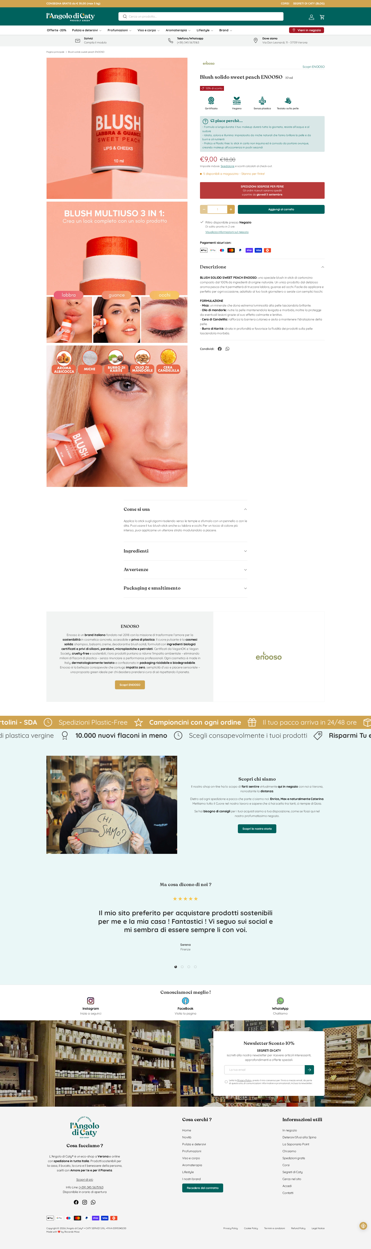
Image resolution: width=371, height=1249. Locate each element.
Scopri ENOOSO (314, 67)
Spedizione (227, 166)
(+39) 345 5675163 (91, 1187)
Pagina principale (55, 52)
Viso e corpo (147, 30)
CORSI (285, 3)
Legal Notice (318, 1228)
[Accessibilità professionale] (363, 1226)
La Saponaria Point (296, 1144)
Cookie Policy (251, 1228)
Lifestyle (203, 30)
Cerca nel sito (292, 1179)
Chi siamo (289, 1151)
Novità (186, 1137)
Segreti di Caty (293, 1172)
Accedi (287, 1186)
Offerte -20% (56, 30)
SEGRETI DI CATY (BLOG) (309, 3)
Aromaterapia (176, 30)
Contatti (288, 1193)
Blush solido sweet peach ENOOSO (86, 52)
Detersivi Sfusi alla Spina (299, 1137)
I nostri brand (191, 1179)
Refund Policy (298, 1228)
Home (186, 1130)
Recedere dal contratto (202, 1188)
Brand (223, 30)
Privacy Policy (244, 1080)
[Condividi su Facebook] (220, 349)
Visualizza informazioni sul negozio (226, 232)
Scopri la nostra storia (257, 828)
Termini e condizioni (274, 1228)
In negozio (290, 1130)
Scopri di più (84, 1179)
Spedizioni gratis (294, 1158)
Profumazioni (118, 30)
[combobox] (200, 16)
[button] (322, 17)
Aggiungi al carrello (281, 209)
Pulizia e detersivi (85, 30)
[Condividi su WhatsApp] (227, 349)
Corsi (286, 1165)
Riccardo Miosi (72, 1231)
